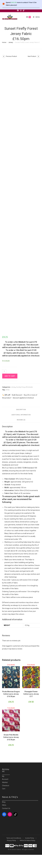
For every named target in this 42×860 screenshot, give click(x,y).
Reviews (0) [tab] (21, 420)
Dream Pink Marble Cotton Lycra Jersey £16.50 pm (11, 737)
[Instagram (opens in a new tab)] (20, 10)
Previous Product (11, 56)
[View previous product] (3, 56)
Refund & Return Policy (27, 840)
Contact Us (6, 808)
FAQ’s (4, 805)
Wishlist (5, 782)
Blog (3, 802)
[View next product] (38, 56)
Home (4, 42)
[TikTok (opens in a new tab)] (23, 10)
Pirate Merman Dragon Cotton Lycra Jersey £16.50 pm (11, 694)
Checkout (5, 785)
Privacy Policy (11, 840)
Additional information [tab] (21, 415)
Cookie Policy (29, 838)
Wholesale (29, 387)
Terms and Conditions (13, 838)
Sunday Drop (20, 387)
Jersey (10, 42)
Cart (3, 789)
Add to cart (10, 376)
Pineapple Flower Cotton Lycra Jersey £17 (31, 694)
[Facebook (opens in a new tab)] (18, 10)
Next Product (32, 56)
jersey (7, 390)
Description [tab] (21, 409)
